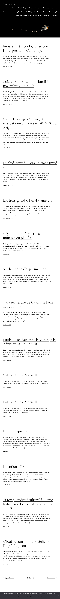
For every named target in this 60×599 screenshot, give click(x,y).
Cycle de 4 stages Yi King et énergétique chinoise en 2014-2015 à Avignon (30, 123)
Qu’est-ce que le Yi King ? (11, 12)
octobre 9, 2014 (7, 104)
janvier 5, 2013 (7, 451)
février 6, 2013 (7, 387)
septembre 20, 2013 (8, 218)
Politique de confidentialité (49, 8)
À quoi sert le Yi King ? (50, 12)
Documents (46, 15)
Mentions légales (33, 8)
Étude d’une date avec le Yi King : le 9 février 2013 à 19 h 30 (29, 342)
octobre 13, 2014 (7, 66)
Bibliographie (37, 15)
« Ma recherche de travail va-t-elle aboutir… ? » (28, 304)
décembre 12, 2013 (8, 185)
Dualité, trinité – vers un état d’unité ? (30, 165)
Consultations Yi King (19, 8)
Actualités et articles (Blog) (23, 15)
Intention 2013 (14, 466)
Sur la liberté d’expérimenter (24, 269)
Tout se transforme (9, 4)
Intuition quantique (17, 431)
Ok (18, 596)
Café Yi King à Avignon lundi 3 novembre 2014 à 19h (25, 83)
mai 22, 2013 (6, 254)
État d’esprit (37, 12)
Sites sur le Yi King (26, 12)
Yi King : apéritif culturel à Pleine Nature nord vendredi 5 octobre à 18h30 (28, 504)
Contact (54, 15)
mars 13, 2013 (7, 287)
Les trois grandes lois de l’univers (27, 200)
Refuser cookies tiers (24, 596)
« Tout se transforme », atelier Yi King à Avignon (27, 543)
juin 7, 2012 (6, 564)
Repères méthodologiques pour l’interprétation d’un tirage (26, 48)
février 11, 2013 (7, 325)
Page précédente (8, 578)
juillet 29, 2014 (7, 148)
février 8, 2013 (7, 360)
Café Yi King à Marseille (21, 375)
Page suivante (52, 578)
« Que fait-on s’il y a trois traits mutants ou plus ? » (25, 236)
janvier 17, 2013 (7, 416)
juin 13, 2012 (6, 526)
